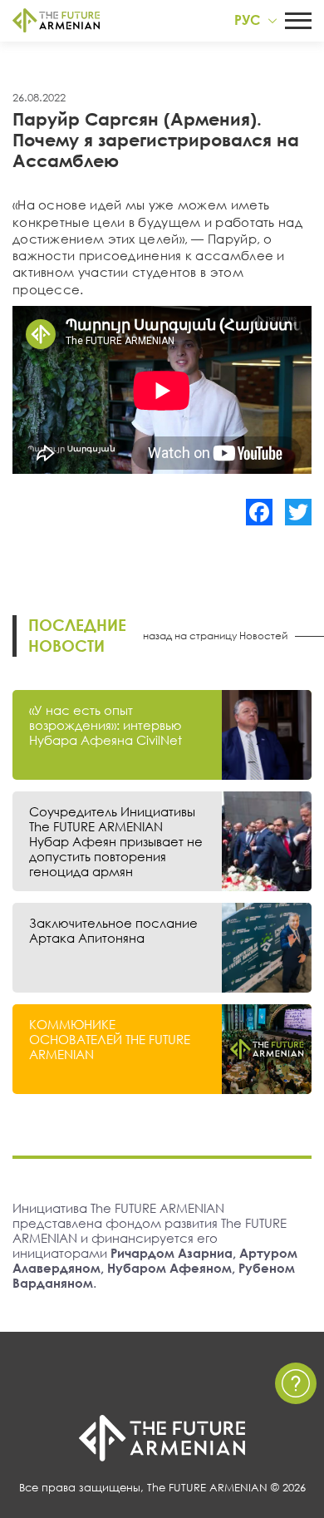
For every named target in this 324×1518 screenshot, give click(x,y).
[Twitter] (298, 512)
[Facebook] (259, 512)
